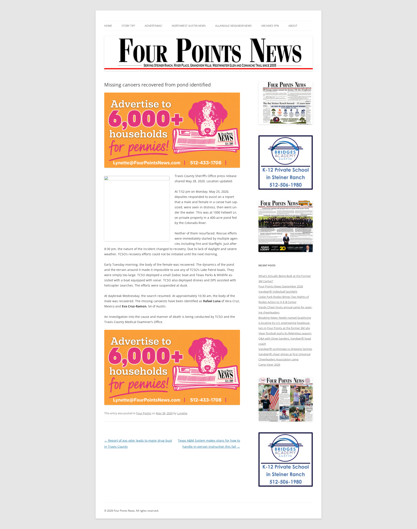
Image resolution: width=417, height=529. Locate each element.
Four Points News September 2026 (280, 286)
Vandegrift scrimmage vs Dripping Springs (285, 349)
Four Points (143, 413)
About (292, 26)
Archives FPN (270, 26)
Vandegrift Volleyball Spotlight (277, 292)
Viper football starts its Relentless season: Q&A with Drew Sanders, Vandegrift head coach (285, 338)
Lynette (182, 413)
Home (108, 26)
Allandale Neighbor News (233, 26)
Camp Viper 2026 (269, 364)
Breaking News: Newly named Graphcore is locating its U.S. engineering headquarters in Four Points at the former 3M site (284, 323)
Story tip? (128, 26)
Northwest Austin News (189, 26)
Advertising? (153, 26)
